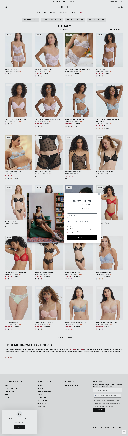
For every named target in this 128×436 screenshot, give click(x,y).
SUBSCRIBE (82, 237)
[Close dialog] (99, 194)
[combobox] (70, 222)
